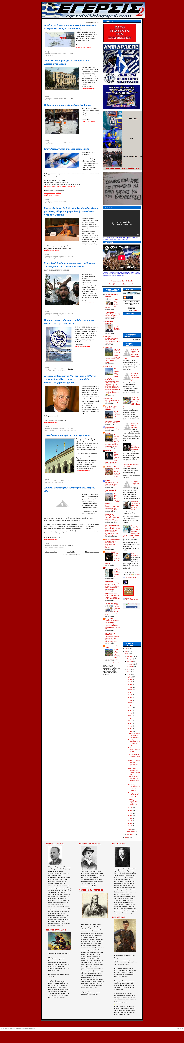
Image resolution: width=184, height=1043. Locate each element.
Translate (137, 575)
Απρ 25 (130, 692)
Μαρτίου (129, 829)
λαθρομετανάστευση (70, 315)
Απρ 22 (130, 700)
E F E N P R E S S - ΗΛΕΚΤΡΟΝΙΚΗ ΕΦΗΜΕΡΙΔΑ (110, 408)
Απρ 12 (130, 723)
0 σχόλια (71, 53)
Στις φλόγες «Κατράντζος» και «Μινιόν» (135, 483)
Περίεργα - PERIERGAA (112, 539)
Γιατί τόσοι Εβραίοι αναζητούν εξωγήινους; (117, 573)
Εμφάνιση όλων (116, 662)
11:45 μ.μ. (63, 53)
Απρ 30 (130, 679)
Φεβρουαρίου (131, 831)
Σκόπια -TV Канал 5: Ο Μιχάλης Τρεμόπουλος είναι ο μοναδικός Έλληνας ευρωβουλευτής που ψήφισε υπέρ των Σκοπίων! (71, 211)
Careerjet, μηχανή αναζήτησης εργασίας (121, 284)
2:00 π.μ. (63, 480)
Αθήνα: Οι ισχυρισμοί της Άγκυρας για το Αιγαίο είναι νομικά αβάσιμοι (112, 315)
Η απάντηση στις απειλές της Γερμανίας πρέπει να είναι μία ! (135, 377)
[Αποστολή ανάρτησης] (75, 480)
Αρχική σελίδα (71, 552)
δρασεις (51, 143)
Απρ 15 (130, 715)
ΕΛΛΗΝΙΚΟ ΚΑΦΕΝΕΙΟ (112, 525)
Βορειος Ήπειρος (53, 547)
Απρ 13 (130, 721)
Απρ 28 (130, 684)
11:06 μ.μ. (63, 98)
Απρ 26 (130, 689)
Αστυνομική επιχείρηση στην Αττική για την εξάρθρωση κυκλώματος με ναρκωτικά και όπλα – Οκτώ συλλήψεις (112, 586)
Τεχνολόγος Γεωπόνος (112, 603)
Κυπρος (64, 370)
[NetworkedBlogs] (131, 604)
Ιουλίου (129, 669)
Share (46, 52)
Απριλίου (129, 677)
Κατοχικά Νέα (109, 619)
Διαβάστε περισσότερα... (83, 47)
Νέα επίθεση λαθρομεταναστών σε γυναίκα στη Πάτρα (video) (135, 505)
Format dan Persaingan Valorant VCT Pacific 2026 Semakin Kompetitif (112, 597)
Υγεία (50, 99)
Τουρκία (51, 55)
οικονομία (54, 482)
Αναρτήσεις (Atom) (75, 554)
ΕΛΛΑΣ (107, 481)
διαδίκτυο (51, 202)
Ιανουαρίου (130, 834)
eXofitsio (108, 336)
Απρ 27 (130, 687)
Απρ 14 (130, 718)
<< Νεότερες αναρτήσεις (51, 552)
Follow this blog (132, 607)
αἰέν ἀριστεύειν (109, 427)
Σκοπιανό (51, 258)
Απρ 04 (130, 818)
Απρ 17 (130, 710)
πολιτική (64, 430)
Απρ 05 (130, 815)
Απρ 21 (130, 702)
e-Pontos (108, 433)
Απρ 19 (130, 705)
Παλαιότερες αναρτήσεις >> (92, 552)
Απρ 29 (130, 682)
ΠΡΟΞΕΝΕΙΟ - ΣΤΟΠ (111, 594)
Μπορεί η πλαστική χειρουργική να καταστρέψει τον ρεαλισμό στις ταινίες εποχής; (111, 544)
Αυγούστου (130, 666)
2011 (126, 654)
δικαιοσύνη (52, 315)
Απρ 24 (130, 695)
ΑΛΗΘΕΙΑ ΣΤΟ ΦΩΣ (111, 466)
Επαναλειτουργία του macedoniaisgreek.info (66, 149)
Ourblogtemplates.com (28, 1028)
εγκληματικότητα (60, 315)
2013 (126, 648)
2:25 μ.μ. (63, 428)
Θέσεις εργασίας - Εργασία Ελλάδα (122, 281)
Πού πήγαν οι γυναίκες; (112, 429)
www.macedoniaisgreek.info (52, 193)
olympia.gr (108, 398)
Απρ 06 (130, 813)
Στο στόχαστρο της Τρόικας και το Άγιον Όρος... (68, 435)
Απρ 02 (130, 823)
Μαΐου (129, 674)
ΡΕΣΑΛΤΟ (108, 451)
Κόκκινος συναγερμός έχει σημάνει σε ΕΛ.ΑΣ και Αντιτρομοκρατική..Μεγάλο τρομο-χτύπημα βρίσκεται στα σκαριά (131, 531)
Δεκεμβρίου (130, 656)
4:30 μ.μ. (63, 313)
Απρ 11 (130, 726)
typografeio (108, 366)
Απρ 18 (130, 708)
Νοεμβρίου (130, 659)
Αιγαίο (50, 430)
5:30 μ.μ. (63, 256)
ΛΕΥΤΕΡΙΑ (108, 347)
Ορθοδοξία (60, 482)
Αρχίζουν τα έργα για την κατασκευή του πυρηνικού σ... (134, 735)
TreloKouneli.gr (110, 312)
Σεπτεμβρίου (130, 664)
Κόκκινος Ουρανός (111, 568)
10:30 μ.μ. (63, 142)
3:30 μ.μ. (63, 369)
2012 (126, 651)
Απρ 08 (130, 808)
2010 (126, 837)
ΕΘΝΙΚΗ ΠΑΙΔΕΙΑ (110, 552)
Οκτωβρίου (130, 661)
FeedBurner (135, 310)
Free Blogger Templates (8, 1028)
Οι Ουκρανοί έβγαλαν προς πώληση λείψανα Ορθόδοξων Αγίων (111, 484)
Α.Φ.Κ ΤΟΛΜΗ (53, 370)
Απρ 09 (130, 731)
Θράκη (54, 430)
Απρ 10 (130, 728)
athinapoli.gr (109, 581)
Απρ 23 (130, 697)
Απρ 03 (130, 821)
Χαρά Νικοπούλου (71, 430)
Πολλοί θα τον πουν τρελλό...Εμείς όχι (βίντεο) (67, 105)
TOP (182, 1028)
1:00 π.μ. (63, 545)
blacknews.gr (109, 514)
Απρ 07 (130, 810)
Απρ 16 (130, 713)
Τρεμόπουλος (58, 258)
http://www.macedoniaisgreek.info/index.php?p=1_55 (59, 186)
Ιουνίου (129, 672)
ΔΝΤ (50, 482)
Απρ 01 (130, 826)
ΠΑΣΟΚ (59, 430)
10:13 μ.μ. (63, 201)
